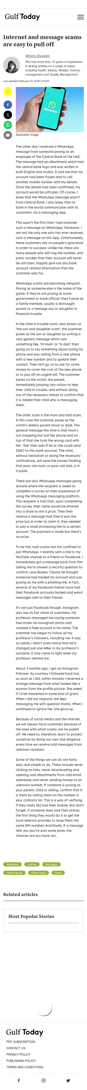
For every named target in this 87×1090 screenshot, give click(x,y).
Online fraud (38, 872)
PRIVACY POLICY (18, 1054)
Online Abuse (14, 872)
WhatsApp (12, 864)
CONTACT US (15, 1048)
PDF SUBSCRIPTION (20, 1042)
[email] (8, 135)
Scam (58, 872)
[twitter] (8, 115)
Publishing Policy (21, 1061)
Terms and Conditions (24, 1067)
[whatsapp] (8, 125)
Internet (32, 864)
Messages (51, 864)
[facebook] (8, 104)
